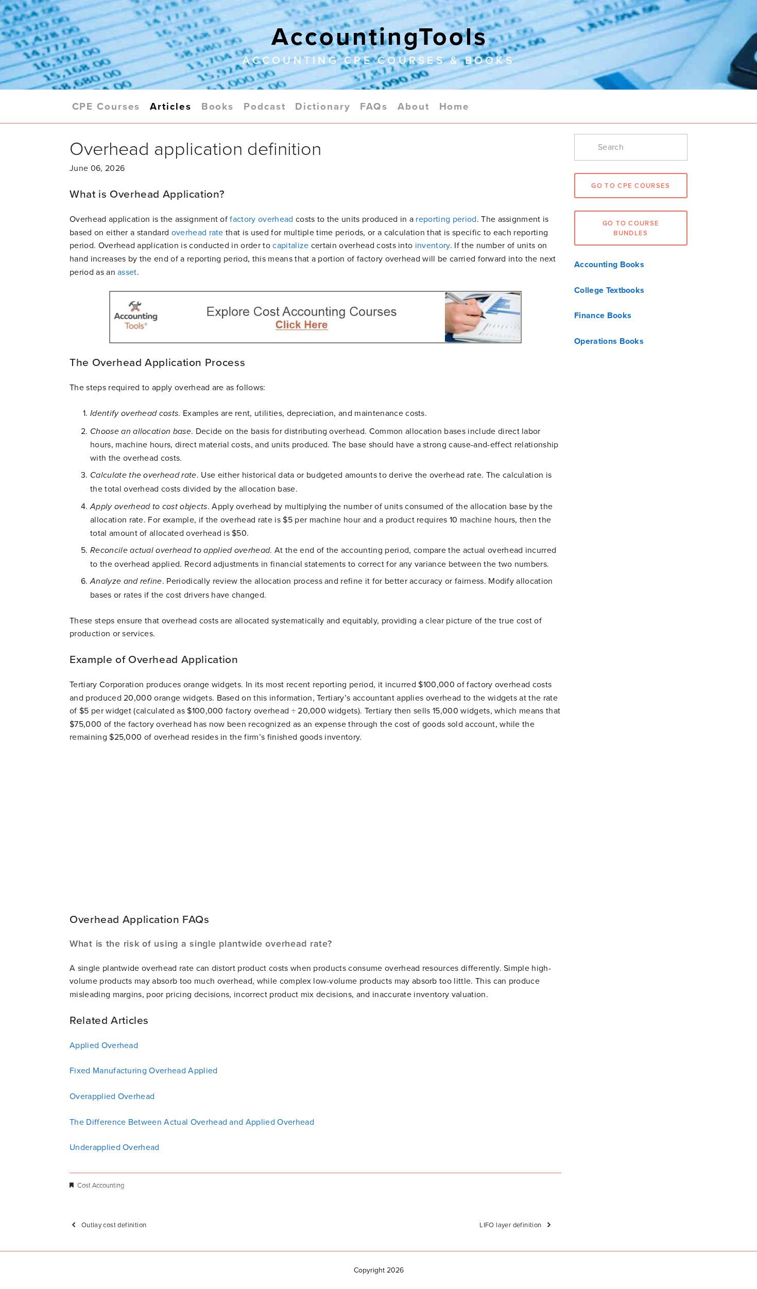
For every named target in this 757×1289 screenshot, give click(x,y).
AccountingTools (379, 36)
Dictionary (322, 106)
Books (217, 106)
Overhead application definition (195, 148)
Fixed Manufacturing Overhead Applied (144, 1070)
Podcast (264, 106)
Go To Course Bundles (631, 228)
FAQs (374, 106)
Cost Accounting (100, 1185)
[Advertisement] (315, 828)
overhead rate (197, 232)
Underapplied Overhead (115, 1147)
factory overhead (261, 218)
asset (127, 271)
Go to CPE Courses (630, 185)
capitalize (290, 245)
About (413, 106)
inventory (432, 245)
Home (454, 106)
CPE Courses (106, 106)
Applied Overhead (104, 1045)
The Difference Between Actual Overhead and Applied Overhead (192, 1121)
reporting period (446, 218)
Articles (170, 106)
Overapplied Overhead (112, 1096)
